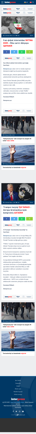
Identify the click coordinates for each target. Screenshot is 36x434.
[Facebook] (13, 411)
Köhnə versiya (18, 394)
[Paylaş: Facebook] (6, 52)
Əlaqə (18, 386)
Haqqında (18, 383)
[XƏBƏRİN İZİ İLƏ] (10, 2)
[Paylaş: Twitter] (14, 52)
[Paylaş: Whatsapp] (21, 52)
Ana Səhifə (18, 380)
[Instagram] (19, 411)
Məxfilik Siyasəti (18, 391)
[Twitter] (16, 411)
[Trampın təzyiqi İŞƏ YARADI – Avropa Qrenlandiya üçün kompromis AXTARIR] (18, 192)
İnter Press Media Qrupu (17, 402)
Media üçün (18, 389)
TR (33, 2)
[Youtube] (22, 411)
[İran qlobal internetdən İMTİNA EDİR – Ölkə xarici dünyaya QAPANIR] (18, 25)
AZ (27, 2)
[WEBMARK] (18, 415)
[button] (29, 52)
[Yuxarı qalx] (30, 428)
